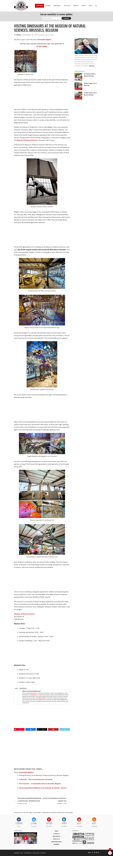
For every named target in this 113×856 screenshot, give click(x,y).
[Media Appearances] (83, 839)
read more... (92, 66)
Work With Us (56, 836)
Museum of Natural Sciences (27, 140)
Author (16, 688)
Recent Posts (23, 688)
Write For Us (56, 839)
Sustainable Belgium (44, 40)
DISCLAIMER (43, 46)
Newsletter (56, 844)
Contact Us (56, 833)
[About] (86, 46)
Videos (56, 831)
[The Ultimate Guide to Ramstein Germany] (78, 77)
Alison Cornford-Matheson (31, 691)
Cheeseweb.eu (34, 694)
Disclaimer (43, 853)
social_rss (98, 852)
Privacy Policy (36, 853)
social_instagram (96, 852)
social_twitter (91, 852)
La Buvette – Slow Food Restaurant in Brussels (35, 779)
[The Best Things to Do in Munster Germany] (78, 96)
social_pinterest (94, 852)
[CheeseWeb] (21, 6)
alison (18, 34)
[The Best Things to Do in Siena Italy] (78, 86)
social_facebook (93, 852)
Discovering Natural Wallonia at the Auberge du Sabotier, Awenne (43, 788)
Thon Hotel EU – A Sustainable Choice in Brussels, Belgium (40, 784)
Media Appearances (56, 841)
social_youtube (89, 852)
